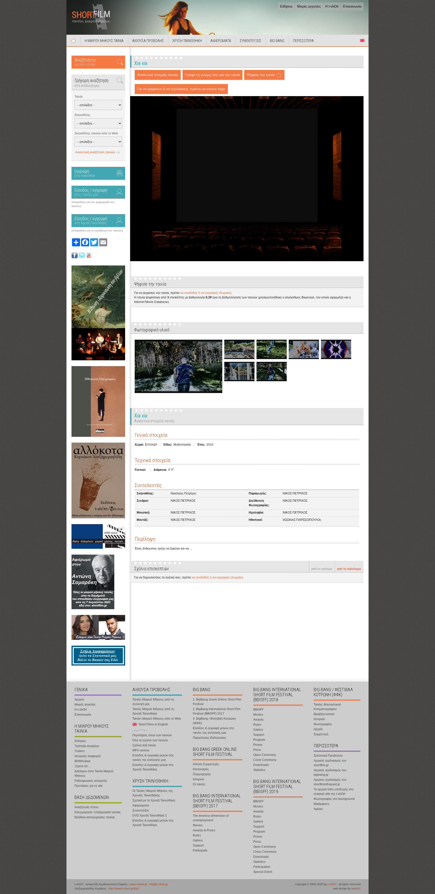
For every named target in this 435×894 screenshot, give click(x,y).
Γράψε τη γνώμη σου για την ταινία (212, 75)
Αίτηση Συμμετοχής (206, 764)
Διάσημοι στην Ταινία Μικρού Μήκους (94, 773)
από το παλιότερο (349, 569)
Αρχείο (318, 729)
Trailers (80, 751)
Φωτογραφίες (323, 724)
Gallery (198, 840)
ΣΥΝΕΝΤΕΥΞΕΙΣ (250, 40)
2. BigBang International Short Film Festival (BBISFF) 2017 (216, 711)
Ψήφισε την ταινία (261, 75)
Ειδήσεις (286, 6)
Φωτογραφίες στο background (334, 799)
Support (198, 845)
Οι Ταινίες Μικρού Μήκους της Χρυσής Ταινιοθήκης (152, 793)
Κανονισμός (201, 769)
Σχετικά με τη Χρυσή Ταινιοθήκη (153, 800)
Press (257, 750)
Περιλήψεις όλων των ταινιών (152, 735)
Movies (198, 825)
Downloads (261, 765)
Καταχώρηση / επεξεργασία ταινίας (98, 812)
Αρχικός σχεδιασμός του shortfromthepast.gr (330, 782)
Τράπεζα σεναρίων (87, 746)
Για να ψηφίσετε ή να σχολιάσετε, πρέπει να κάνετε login (181, 89)
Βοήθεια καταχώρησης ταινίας (95, 817)
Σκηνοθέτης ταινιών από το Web (96, 133)
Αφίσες (318, 809)
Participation (261, 867)
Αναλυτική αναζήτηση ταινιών (95, 152)
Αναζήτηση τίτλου (86, 807)
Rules (197, 835)
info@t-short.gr (159, 884)
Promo (257, 745)
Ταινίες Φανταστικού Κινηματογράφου (327, 707)
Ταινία (79, 96)
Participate (200, 850)
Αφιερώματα (140, 805)
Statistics (259, 770)
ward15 (355, 888)
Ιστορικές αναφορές (88, 756)
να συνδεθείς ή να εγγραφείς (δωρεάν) (205, 293)
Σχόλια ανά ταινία (144, 745)
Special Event (262, 872)
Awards (258, 719)
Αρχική (73, 40)
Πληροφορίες (202, 774)
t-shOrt (332, 884)
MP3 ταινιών (140, 750)
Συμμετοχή (321, 734)
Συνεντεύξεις (140, 810)
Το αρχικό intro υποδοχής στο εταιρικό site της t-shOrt (334, 792)
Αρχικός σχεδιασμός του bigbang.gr (330, 772)
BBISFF (258, 709)
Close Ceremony (264, 760)
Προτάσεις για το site (89, 786)
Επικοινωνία (352, 6)
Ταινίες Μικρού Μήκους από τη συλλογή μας (153, 702)
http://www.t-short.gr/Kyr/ (123, 888)
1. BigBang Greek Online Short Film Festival (217, 702)
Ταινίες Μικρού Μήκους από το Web (156, 718)
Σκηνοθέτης (82, 115)
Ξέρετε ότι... (82, 766)
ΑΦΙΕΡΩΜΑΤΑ (220, 40)
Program (259, 740)
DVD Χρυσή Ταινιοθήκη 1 (149, 815)
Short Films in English (362, 40)
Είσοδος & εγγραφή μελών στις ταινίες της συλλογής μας (153, 758)
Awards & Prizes (204, 830)
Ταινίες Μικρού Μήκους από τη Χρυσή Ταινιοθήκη (153, 711)
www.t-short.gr (138, 884)
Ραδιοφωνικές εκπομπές (91, 781)
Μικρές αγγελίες (309, 6)
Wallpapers (321, 804)
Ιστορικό (198, 779)
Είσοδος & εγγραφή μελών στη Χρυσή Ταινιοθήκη (152, 767)
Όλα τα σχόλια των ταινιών (150, 740)
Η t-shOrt (332, 6)
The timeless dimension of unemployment (211, 818)
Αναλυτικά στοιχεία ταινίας (157, 75)
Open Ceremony (264, 755)
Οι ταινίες (199, 784)
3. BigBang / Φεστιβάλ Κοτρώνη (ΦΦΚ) (214, 721)
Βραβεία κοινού (324, 714)
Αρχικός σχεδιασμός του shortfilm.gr (330, 763)
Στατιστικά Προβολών (328, 755)
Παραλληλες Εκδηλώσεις (209, 738)
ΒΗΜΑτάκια (82, 761)
